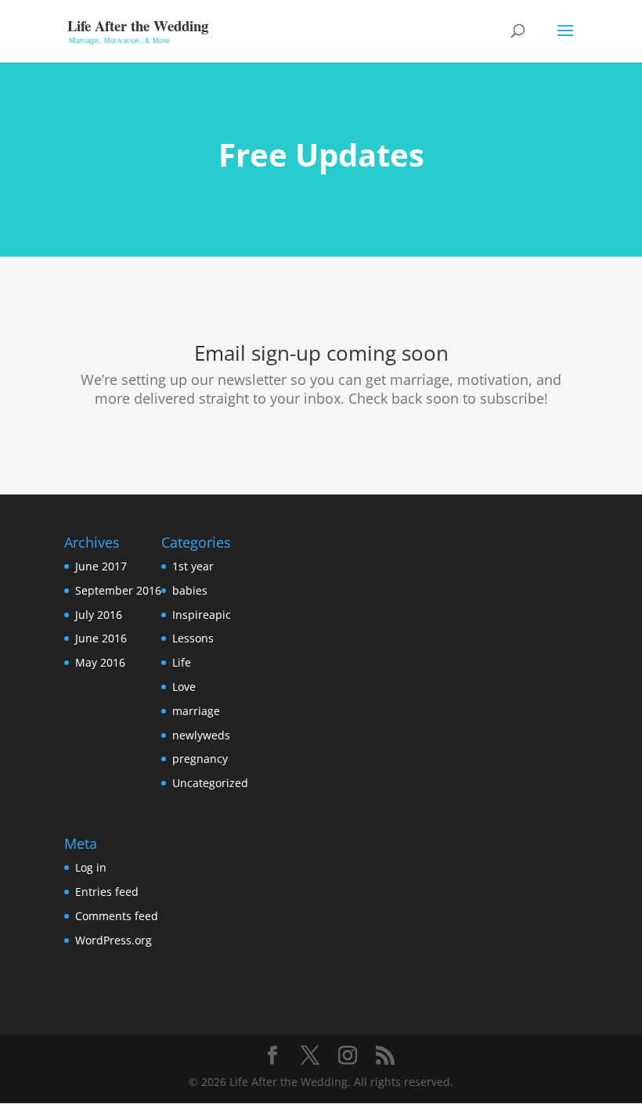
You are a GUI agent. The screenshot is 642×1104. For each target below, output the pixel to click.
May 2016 (100, 662)
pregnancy (200, 758)
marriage (196, 710)
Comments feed (116, 915)
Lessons (193, 638)
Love (184, 686)
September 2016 (118, 590)
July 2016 (98, 614)
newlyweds (201, 735)
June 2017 (101, 566)
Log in (90, 867)
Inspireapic (201, 614)
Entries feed (107, 891)
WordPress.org (113, 940)
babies (189, 590)
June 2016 (101, 638)
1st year (193, 566)
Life (181, 662)
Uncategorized (210, 782)
